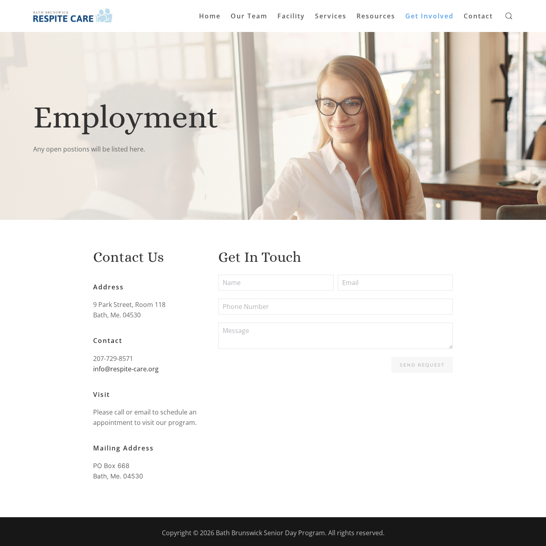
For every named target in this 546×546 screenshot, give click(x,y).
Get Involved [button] (429, 16)
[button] (509, 16)
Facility (291, 16)
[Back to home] (73, 16)
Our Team (249, 16)
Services (331, 16)
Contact (478, 16)
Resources (376, 16)
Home (210, 16)
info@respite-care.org (126, 369)
